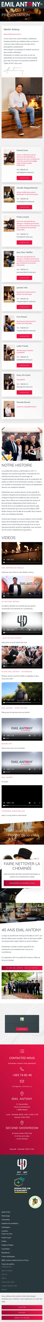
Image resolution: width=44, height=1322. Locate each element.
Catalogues (6, 1227)
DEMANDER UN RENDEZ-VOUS (22, 883)
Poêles (4, 1241)
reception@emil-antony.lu (26, 301)
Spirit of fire (6, 1212)
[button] (41, 4)
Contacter (24, 178)
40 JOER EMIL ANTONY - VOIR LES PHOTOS (22, 968)
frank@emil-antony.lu (25, 237)
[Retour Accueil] (21, 4)
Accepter (22, 1029)
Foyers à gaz (6, 1238)
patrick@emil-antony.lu (25, 172)
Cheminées (6, 1220)
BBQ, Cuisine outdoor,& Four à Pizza (15, 1260)
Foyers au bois (7, 1234)
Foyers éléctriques (8, 1256)
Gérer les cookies (22, 1318)
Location (5, 1231)
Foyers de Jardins (8, 1264)
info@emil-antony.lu (22, 1086)
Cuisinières (6, 1249)
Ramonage (6, 1216)
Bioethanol (6, 1253)
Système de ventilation (10, 1223)
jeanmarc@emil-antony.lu (26, 272)
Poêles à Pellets (7, 1245)
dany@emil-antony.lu (25, 387)
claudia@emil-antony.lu (25, 201)
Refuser (22, 1312)
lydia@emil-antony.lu (24, 360)
